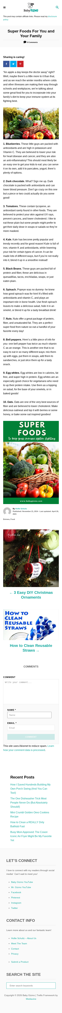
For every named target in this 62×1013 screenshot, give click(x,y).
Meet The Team (19, 943)
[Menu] (5, 8)
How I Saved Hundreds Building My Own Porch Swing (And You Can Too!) (30, 788)
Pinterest (15, 897)
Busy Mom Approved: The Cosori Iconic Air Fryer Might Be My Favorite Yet (31, 836)
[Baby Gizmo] (31, 7)
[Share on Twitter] (13, 64)
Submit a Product (19, 962)
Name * (11, 710)
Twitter (14, 908)
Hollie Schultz (21, 509)
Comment (9, 677)
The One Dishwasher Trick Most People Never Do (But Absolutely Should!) (29, 802)
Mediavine (31, 999)
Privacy (14, 954)
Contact (15, 948)
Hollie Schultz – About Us (23, 938)
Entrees (6, 519)
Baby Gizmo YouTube (22, 882)
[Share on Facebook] (6, 64)
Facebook (16, 892)
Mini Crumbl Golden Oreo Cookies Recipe (29, 814)
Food (12, 519)
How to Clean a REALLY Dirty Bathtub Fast (27, 824)
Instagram (16, 903)
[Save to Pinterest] (20, 64)
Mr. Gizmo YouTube (21, 887)
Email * (12, 723)
